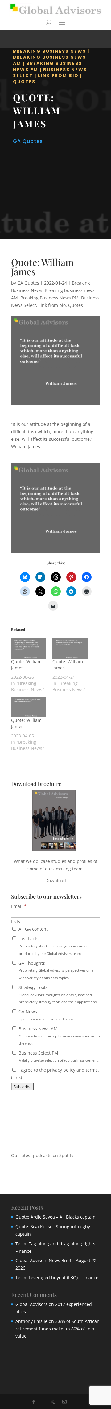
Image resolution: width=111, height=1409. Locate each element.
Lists (15, 922)
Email (19, 906)
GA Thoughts (55, 970)
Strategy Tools (57, 994)
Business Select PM (58, 1056)
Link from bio (58, 75)
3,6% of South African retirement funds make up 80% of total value (57, 1328)
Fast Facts (53, 946)
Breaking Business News (49, 51)
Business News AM (58, 1036)
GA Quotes (28, 141)
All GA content (32, 929)
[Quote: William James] (28, 648)
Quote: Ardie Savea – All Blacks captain (55, 1217)
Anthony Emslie (31, 1321)
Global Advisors (31, 1304)
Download (55, 880)
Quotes (24, 82)
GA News (45, 1015)
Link (16, 1077)
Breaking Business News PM (49, 298)
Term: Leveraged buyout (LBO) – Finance (56, 1277)
